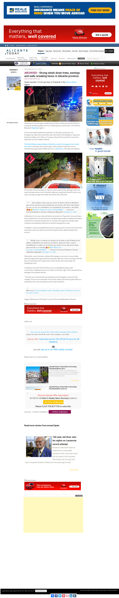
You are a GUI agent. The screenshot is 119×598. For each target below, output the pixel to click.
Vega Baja (35, 128)
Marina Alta (57, 51)
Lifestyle (54, 58)
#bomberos (36, 209)
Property (62, 58)
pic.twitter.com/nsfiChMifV (54, 209)
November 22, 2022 (49, 252)
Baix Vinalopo (83, 51)
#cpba (42, 209)
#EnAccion (57, 247)
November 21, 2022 (70, 212)
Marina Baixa (66, 51)
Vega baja (48, 51)
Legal (100, 590)
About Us (105, 590)
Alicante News (11, 58)
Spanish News (71, 58)
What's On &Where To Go (33, 58)
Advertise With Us (113, 590)
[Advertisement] (53, 515)
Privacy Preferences (41, 591)
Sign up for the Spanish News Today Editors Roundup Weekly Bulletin (54, 332)
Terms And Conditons (85, 590)
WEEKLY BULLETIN (32, 45)
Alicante (75, 51)
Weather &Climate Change (22, 58)
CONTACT (12, 45)
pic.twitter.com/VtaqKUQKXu (36, 250)
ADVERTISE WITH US (21, 45)
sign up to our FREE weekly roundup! (57, 349)
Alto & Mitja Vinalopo (97, 51)
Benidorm (59, 149)
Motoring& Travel (44, 58)
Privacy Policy (95, 590)
